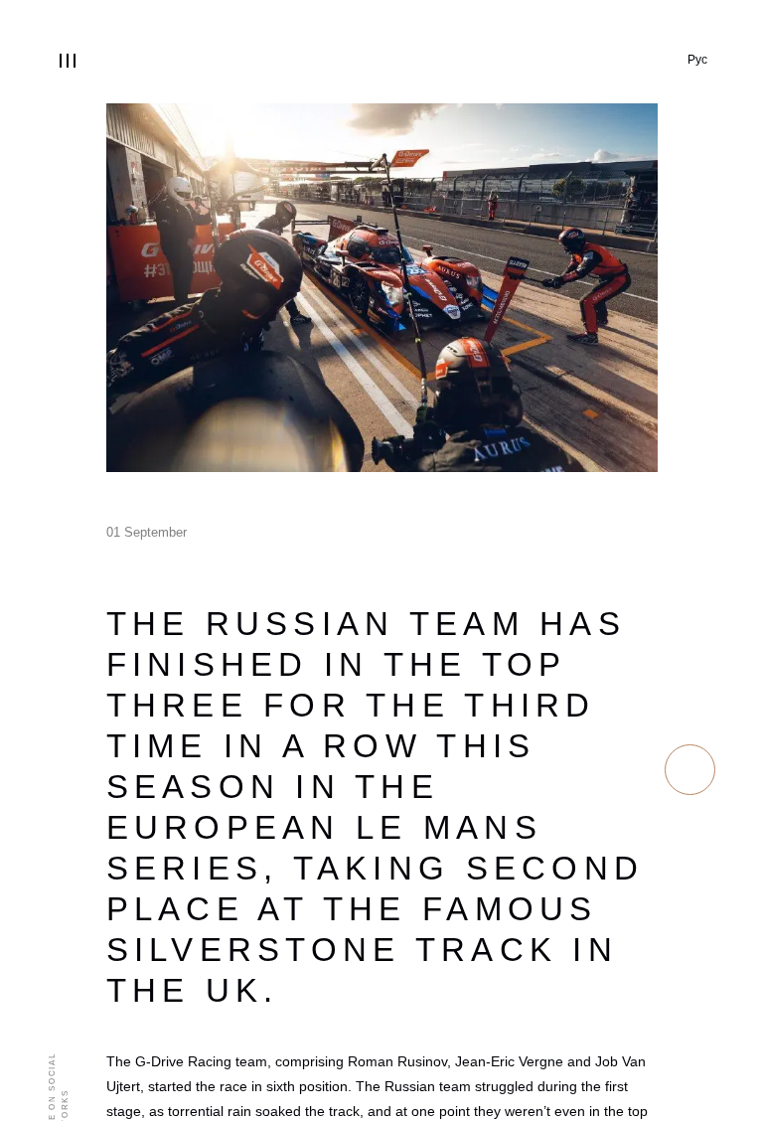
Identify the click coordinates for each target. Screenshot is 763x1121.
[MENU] (68, 61)
